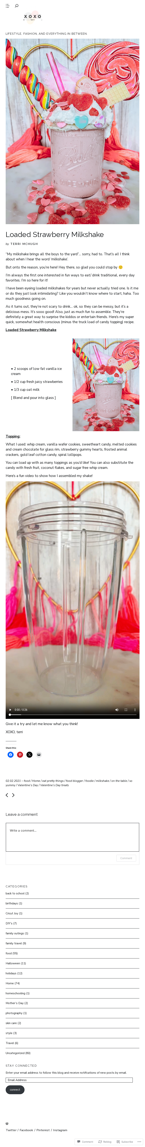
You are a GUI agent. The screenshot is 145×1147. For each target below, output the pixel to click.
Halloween (13, 963)
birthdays (12, 903)
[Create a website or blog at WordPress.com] (7, 1124)
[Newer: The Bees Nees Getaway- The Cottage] (7, 795)
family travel (14, 943)
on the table (119, 781)
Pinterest (43, 1130)
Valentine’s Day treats (54, 785)
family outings (15, 933)
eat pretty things (53, 781)
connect (15, 1090)
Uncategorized (15, 1053)
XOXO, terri (33, 17)
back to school (15, 893)
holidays (11, 973)
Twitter (11, 1130)
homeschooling (15, 993)
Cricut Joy (12, 913)
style (9, 1033)
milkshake (102, 781)
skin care (11, 1023)
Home (36, 781)
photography (14, 1013)
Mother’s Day (15, 1003)
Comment (126, 858)
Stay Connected (21, 1065)
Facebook (26, 1130)
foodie (89, 781)
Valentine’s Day (28, 785)
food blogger (74, 781)
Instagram (60, 1130)
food (27, 781)
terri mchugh (24, 244)
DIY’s (9, 923)
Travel (10, 1043)
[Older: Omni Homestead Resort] (13, 795)
